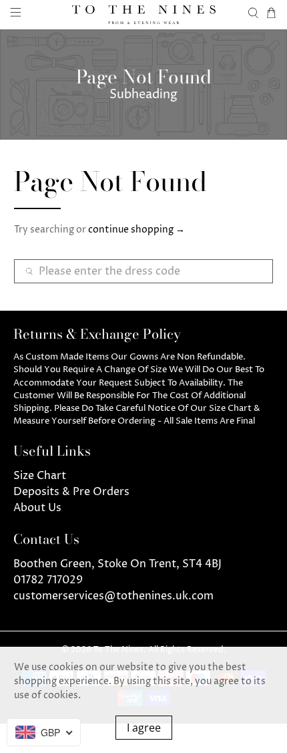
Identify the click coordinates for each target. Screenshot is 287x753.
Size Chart (39, 475)
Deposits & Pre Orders (71, 491)
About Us (37, 507)
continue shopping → (136, 229)
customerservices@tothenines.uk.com (113, 596)
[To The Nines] (144, 15)
